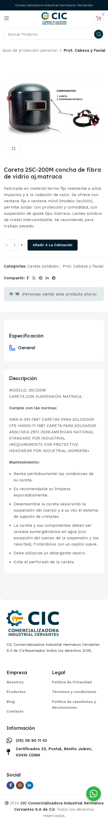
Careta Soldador (43, 266)
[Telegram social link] (53, 278)
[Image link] (33, 622)
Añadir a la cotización (52, 245)
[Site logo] (54, 18)
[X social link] (33, 278)
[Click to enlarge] (14, 149)
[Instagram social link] (20, 785)
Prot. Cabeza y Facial (84, 50)
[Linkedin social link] (47, 278)
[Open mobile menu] (6, 18)
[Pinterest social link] (40, 278)
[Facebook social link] (27, 278)
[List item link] (22, 682)
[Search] (98, 34)
